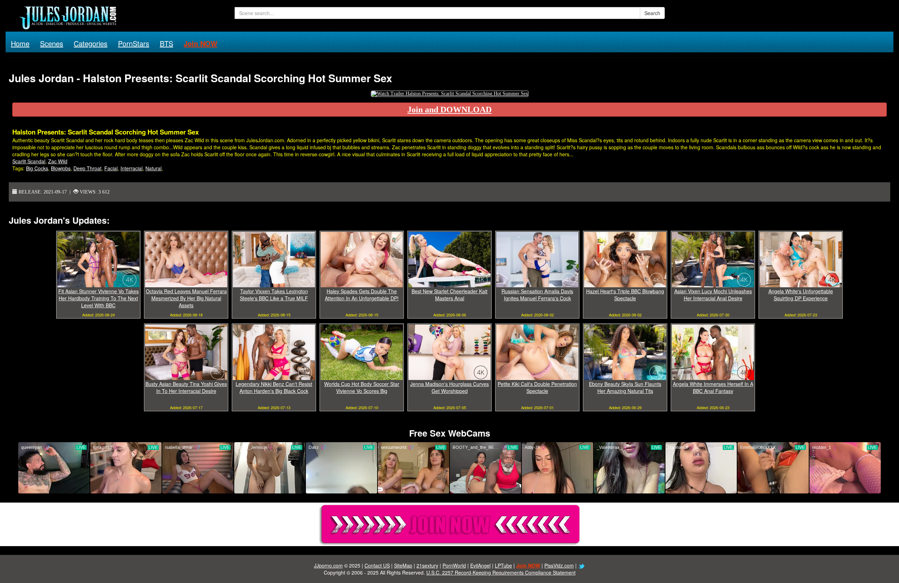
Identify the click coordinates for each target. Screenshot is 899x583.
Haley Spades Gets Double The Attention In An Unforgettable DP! (362, 295)
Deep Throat (87, 168)
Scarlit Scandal (28, 161)
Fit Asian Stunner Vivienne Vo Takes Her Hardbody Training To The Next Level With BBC (98, 298)
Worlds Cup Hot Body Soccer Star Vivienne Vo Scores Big (361, 387)
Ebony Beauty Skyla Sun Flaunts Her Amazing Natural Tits (625, 387)
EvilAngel (480, 565)
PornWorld (454, 565)
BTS (166, 43)
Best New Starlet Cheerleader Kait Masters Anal (449, 295)
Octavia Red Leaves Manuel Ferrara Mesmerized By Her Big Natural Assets (186, 298)
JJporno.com (328, 565)
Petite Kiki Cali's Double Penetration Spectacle (537, 387)
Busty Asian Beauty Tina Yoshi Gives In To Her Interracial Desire (186, 387)
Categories (90, 43)
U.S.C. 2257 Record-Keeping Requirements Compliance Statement (501, 572)
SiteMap (403, 565)
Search (652, 13)
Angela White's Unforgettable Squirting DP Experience (800, 295)
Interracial (131, 168)
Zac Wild (57, 161)
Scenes (51, 43)
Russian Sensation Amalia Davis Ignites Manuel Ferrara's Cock (537, 295)
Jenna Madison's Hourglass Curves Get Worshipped (449, 387)
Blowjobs (61, 168)
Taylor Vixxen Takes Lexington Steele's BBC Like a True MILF (274, 295)
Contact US (377, 565)
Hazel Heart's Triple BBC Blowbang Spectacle (625, 295)
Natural (153, 168)
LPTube (503, 565)
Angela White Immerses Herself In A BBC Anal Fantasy (713, 387)
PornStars (133, 43)
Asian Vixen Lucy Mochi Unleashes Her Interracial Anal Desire (713, 295)
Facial (111, 168)
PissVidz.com (559, 565)
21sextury (427, 565)
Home (20, 43)
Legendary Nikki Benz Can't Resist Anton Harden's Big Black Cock (274, 387)
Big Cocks (37, 168)
